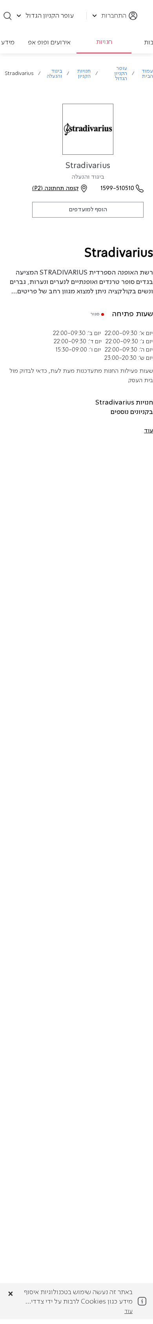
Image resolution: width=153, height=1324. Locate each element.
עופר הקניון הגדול (120, 73)
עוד (128, 1311)
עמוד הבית (147, 74)
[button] (148, 431)
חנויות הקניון (84, 74)
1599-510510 (117, 188)
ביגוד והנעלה (54, 74)
